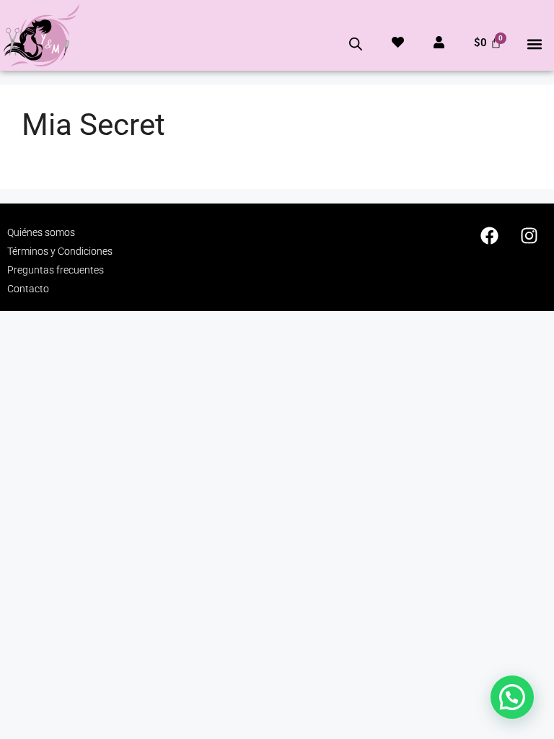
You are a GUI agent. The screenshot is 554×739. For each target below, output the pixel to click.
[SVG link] (41, 35)
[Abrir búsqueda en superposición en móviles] (355, 44)
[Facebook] (489, 236)
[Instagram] (529, 236)
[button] (535, 44)
